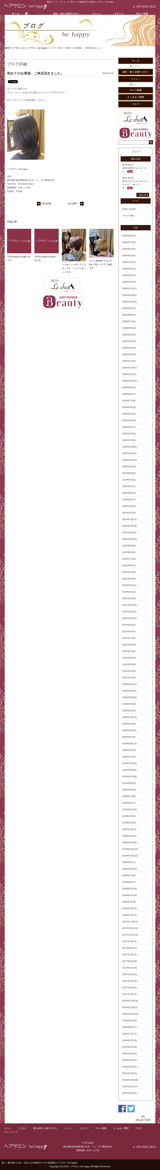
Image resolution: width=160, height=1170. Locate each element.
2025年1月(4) (129, 361)
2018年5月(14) (129, 888)
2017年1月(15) (129, 994)
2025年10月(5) (129, 301)
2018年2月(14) (129, 908)
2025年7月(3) (129, 321)
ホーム (7, 1128)
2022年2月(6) (129, 592)
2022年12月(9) (129, 526)
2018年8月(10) (129, 869)
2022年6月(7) (129, 565)
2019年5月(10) (129, 809)
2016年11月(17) (130, 1007)
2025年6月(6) (129, 328)
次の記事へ (73, 203)
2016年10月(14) (130, 1014)
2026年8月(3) (129, 235)
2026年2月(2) (129, 275)
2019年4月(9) (129, 816)
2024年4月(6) (129, 420)
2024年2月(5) (129, 433)
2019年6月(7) (129, 803)
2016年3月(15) (129, 1060)
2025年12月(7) (129, 288)
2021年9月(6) (129, 625)
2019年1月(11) (129, 836)
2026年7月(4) (129, 242)
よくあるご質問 (121, 1128)
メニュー (68, 1128)
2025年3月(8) (129, 348)
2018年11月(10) (130, 849)
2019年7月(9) (129, 796)
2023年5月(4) (129, 493)
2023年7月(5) (129, 479)
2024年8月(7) (129, 394)
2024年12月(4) (129, 367)
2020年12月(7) (129, 684)
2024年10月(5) (129, 381)
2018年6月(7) (129, 882)
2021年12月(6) (129, 605)
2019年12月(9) (129, 763)
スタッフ (84, 1128)
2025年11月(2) (129, 295)
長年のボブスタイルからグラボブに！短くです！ (135, 184)
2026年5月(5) (129, 255)
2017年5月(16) (129, 967)
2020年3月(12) (129, 743)
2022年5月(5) (129, 572)
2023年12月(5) (129, 446)
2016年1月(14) (129, 1073)
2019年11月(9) (129, 770)
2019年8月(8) (129, 789)
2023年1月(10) (129, 519)
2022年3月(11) (129, 585)
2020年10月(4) (129, 697)
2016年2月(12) (129, 1066)
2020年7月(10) (129, 717)
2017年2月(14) (129, 987)
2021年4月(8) (129, 658)
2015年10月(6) (129, 1093)
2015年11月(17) (130, 1086)
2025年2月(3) (129, 354)
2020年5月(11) (129, 730)
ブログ (60, 48)
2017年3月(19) (129, 981)
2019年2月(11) (129, 829)
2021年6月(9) (129, 644)
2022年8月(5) (129, 552)
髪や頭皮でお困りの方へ (45, 1128)
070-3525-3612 (144, 6)
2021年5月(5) (129, 651)
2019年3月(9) (129, 822)
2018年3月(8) (129, 902)
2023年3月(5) (129, 506)
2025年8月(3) (129, 315)
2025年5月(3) (129, 334)
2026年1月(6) (129, 282)
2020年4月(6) (129, 737)
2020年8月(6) (129, 710)
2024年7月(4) (129, 400)
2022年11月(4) (129, 532)
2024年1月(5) (129, 440)
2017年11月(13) (130, 928)
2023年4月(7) (129, 499)
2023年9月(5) (129, 466)
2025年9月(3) (129, 308)
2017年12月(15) (130, 921)
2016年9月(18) (129, 1020)
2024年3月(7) (129, 427)
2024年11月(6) (129, 374)
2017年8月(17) (129, 948)
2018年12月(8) (129, 842)
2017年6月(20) (129, 961)
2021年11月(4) (129, 611)
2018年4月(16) (129, 895)
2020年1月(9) (129, 756)
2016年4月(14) (129, 1053)
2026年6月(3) (129, 249)
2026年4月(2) (129, 262)
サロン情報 (100, 1128)
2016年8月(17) (129, 1027)
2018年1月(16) (129, 915)
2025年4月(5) (129, 341)
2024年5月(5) (129, 414)
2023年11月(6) (129, 453)
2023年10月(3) (129, 460)
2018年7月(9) (129, 875)
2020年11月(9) (129, 691)
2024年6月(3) (129, 407)
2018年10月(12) (130, 855)
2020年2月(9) (129, 750)
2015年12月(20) (130, 1080)
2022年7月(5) (129, 559)
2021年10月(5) (129, 618)
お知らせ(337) (129, 209)
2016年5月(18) (129, 1047)
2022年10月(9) (129, 539)
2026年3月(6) (129, 268)
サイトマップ (10, 1132)
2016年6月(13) (129, 1040)
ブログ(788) (128, 215)
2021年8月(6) (129, 631)
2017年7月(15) (129, 954)
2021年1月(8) (129, 677)
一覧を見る (142, 195)
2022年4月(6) (129, 578)
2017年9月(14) (129, 941)
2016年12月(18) (130, 1000)
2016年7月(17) (129, 1033)
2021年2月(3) (129, 671)
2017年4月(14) (129, 974)
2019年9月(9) (129, 783)
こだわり (22, 1128)
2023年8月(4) (129, 473)
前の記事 (46, 203)
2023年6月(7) (129, 486)
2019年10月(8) (129, 776)
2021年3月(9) (129, 664)
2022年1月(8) (129, 598)
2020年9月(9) (129, 704)
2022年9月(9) (129, 545)
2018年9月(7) (129, 862)
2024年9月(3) (129, 387)
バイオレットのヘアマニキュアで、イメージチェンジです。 (74, 268)
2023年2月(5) (129, 512)
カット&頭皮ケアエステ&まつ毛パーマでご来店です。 (100, 264)
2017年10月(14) (130, 935)
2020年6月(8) (129, 723)
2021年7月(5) (129, 638)
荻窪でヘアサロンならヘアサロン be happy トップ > (31, 48)
